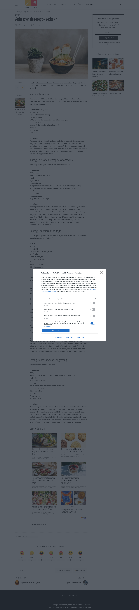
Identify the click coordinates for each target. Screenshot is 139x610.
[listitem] (69, 299)
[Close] (102, 273)
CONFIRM (55, 330)
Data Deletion (59, 337)
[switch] (92, 303)
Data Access (69, 337)
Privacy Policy (80, 337)
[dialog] (69, 305)
